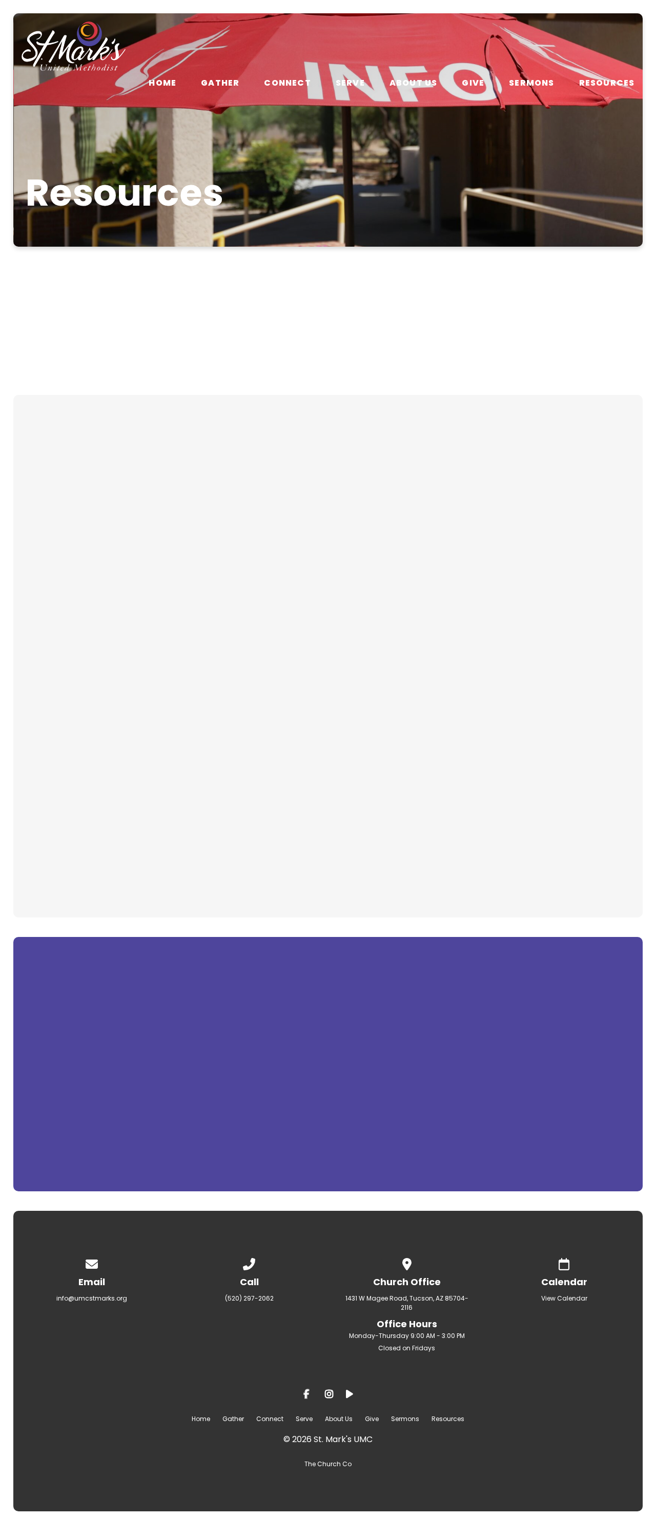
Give (473, 83)
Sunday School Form (394, 535)
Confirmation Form (390, 602)
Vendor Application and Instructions (434, 684)
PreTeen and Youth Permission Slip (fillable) (453, 617)
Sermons (531, 83)
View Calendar (564, 1298)
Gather (220, 83)
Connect (287, 83)
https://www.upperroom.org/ (315, 1073)
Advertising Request (77, 520)
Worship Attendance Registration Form (127, 648)
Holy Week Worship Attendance (107, 674)
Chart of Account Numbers (95, 551)
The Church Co (328, 1464)
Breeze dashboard (74, 858)
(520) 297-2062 (249, 1298)
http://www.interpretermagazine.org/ (361, 1119)
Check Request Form (80, 535)
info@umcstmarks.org (91, 1298)
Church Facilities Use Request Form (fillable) (139, 566)
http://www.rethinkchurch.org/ (315, 1134)
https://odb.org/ (274, 1088)
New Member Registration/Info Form (120, 776)
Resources (607, 83)
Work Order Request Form (93, 597)
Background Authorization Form (422, 587)
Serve (350, 83)
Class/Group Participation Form (108, 699)
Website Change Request (92, 581)
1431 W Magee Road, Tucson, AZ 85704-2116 (406, 1303)
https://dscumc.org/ (360, 1057)
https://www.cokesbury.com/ (288, 1042)
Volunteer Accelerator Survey (101, 807)
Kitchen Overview (385, 787)
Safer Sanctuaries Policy (403, 520)
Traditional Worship (391, 735)
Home (162, 83)
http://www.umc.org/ (446, 1103)
